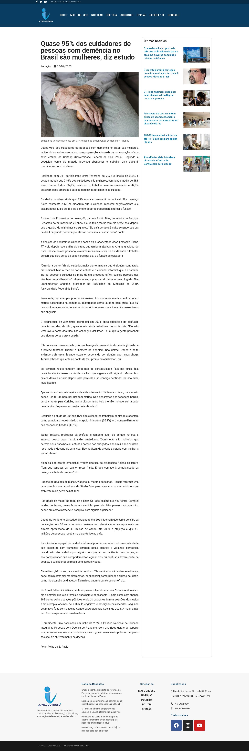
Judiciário (126, 15)
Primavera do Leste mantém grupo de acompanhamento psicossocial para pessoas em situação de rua (99, 719)
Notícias (97, 15)
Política (111, 15)
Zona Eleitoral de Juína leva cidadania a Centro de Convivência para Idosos (159, 160)
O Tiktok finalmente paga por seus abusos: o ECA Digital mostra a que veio (160, 95)
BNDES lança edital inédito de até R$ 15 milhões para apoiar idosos (160, 138)
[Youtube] (45, 2)
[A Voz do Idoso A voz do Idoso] (45, 15)
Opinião (142, 15)
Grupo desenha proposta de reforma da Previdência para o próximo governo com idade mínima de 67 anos (101, 693)
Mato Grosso (79, 15)
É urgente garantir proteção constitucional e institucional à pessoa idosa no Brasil (161, 73)
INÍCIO (63, 15)
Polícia (146, 704)
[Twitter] (41, 2)
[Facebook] (37, 2)
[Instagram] (188, 725)
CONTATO (173, 15)
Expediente (157, 15)
